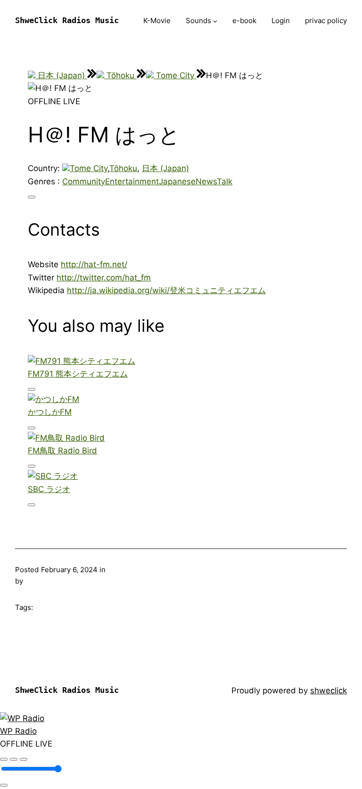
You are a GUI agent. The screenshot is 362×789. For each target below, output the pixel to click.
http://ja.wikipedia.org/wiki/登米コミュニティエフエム (166, 290)
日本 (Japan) (61, 75)
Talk (224, 181)
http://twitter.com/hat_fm (104, 277)
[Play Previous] (4, 759)
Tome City (175, 75)
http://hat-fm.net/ (94, 264)
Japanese (177, 181)
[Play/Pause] (13, 759)
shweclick (328, 690)
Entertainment (132, 181)
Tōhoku (120, 75)
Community (83, 181)
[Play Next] (23, 759)
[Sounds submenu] (215, 21)
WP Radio (18, 731)
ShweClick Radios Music (67, 20)
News (206, 181)
